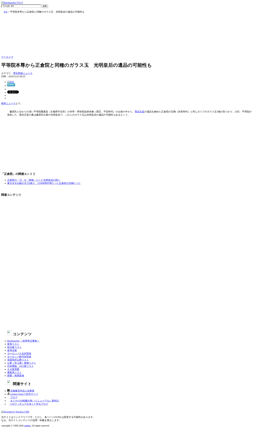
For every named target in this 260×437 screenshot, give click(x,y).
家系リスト (13, 344)
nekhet (27, 425)
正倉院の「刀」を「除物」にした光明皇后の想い (33, 180)
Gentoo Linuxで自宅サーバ (24, 394)
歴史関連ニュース (22, 73)
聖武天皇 (139, 111)
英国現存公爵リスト (18, 360)
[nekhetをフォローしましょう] (11, 85)
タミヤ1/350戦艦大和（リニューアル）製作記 (34, 400)
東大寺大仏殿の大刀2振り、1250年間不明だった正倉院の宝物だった (44, 183)
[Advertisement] (91, 35)
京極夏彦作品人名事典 (22, 390)
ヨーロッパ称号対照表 (19, 356)
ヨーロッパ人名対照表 (19, 353)
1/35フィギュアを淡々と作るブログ (29, 404)
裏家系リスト (14, 372)
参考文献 (12, 350)
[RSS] (10, 82)
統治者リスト (14, 347)
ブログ (13, 397)
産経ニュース (8, 103)
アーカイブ (7, 57)
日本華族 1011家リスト (20, 366)
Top (5, 12)
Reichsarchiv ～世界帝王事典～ (23, 341)
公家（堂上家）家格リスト (21, 363)
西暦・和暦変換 (15, 375)
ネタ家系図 (13, 369)
